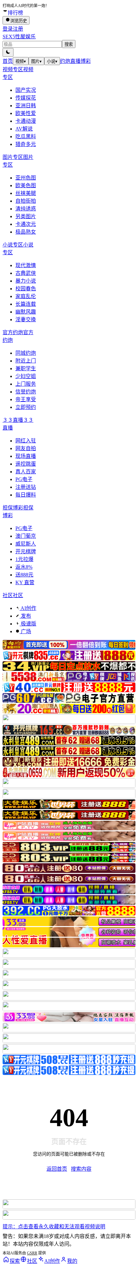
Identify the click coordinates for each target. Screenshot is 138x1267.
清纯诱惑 (25, 208)
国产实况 (25, 90)
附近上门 (25, 360)
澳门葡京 (25, 536)
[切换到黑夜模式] (8, 52)
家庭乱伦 (25, 296)
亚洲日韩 (25, 105)
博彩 (86, 61)
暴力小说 (25, 281)
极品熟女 (25, 232)
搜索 (69, 44)
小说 (52, 61)
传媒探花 (25, 98)
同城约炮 (25, 353)
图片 (36, 61)
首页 (8, 61)
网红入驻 (25, 440)
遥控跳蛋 (25, 464)
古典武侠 (25, 273)
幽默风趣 (25, 311)
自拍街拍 (25, 201)
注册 (18, 29)
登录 (8, 29)
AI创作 (28, 608)
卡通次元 (25, 224)
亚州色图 (25, 177)
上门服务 (25, 384)
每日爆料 (25, 495)
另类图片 (25, 216)
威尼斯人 (25, 543)
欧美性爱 (25, 113)
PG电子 (23, 479)
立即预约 (25, 407)
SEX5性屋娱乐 (19, 36)
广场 (25, 631)
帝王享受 (25, 399)
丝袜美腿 (25, 193)
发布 (25, 616)
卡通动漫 (25, 121)
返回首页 (57, 1169)
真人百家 (25, 471)
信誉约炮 (25, 391)
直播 (75, 61)
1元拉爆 (24, 559)
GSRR (32, 1253)
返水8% (23, 567)
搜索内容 (81, 1169)
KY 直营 (24, 582)
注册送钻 (25, 487)
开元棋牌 (25, 551)
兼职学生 (25, 368)
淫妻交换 (25, 319)
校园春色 (25, 288)
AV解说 (24, 128)
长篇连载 (25, 304)
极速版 (28, 623)
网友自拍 (25, 448)
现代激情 (25, 265)
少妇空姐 (25, 376)
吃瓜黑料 (25, 136)
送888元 (24, 574)
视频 (20, 61)
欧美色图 (25, 185)
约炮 (65, 61)
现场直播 (25, 456)
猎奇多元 (25, 144)
